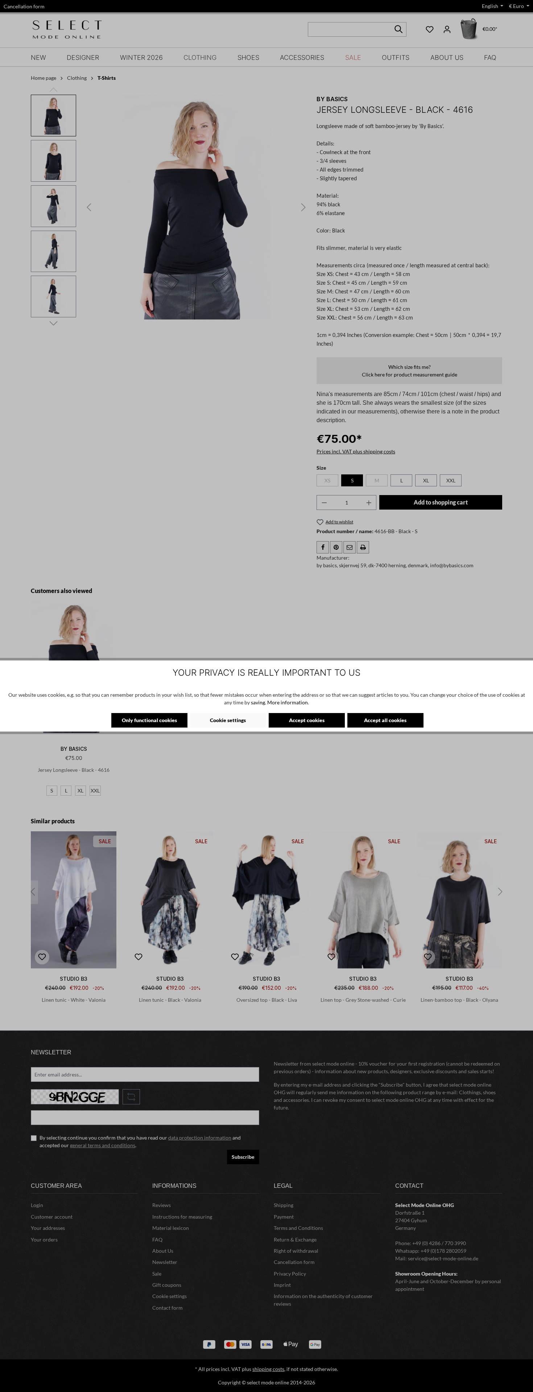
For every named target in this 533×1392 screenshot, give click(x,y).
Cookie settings (228, 720)
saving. (258, 702)
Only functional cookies (149, 720)
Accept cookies (307, 720)
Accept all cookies (385, 720)
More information (287, 702)
